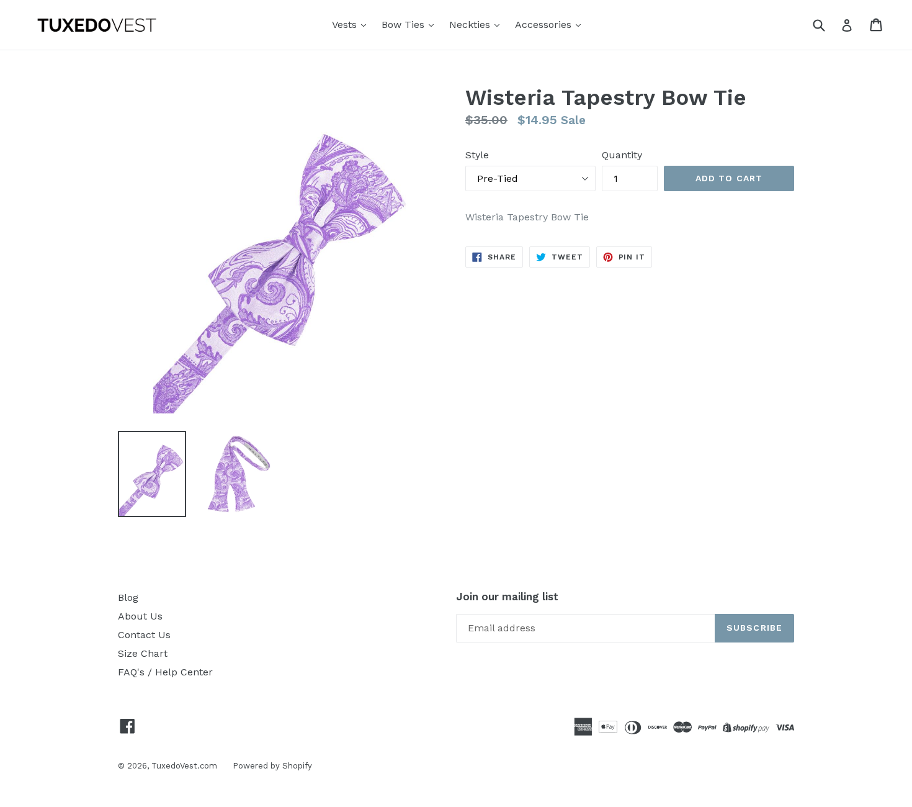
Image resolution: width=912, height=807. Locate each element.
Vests (346, 24)
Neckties (471, 24)
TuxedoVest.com (184, 765)
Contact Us (144, 635)
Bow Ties (404, 24)
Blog (128, 597)
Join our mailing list (507, 596)
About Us (140, 616)
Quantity (622, 155)
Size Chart (143, 653)
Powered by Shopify (272, 765)
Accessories (544, 24)
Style (477, 155)
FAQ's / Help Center (165, 672)
